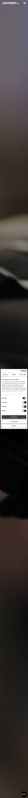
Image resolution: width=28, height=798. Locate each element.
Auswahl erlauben (14, 421)
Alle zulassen (14, 417)
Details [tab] (14, 374)
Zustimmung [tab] (5, 374)
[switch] (24, 402)
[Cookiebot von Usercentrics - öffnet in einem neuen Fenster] (20, 371)
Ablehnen (14, 425)
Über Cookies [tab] (23, 374)
